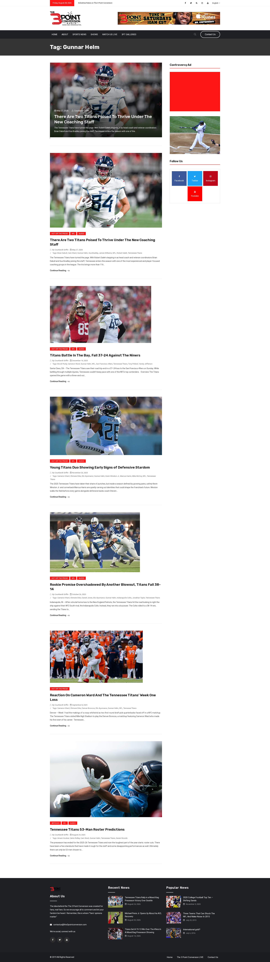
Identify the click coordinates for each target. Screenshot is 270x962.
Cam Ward (72, 253)
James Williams (105, 253)
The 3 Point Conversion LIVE (190, 957)
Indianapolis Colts (124, 598)
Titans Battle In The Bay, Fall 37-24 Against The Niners (95, 355)
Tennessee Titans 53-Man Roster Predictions (87, 829)
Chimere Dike (75, 476)
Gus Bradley (93, 253)
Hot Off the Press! (60, 234)
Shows (94, 34)
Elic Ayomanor (87, 476)
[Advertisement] (195, 91)
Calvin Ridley (75, 838)
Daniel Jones (87, 598)
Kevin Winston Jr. (112, 476)
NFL (73, 234)
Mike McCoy (137, 476)
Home (54, 34)
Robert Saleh (122, 253)
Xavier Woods (121, 838)
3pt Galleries (129, 34)
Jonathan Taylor (138, 598)
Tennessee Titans (135, 253)
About (65, 34)
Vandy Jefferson (145, 364)
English (215, 3)
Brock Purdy (62, 364)
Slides (81, 234)
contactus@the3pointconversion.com (70, 924)
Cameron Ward (74, 364)
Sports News (79, 34)
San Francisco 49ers (104, 364)
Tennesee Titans (129, 708)
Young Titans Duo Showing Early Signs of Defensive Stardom (100, 467)
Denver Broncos (88, 708)
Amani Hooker (63, 838)
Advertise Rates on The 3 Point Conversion (95, 3)
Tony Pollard (133, 364)
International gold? (191, 929)
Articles (55, 823)
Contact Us (210, 34)
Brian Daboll (62, 253)
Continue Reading (58, 270)
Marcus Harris (125, 476)
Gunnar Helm (82, 253)
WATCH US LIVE (109, 34)
